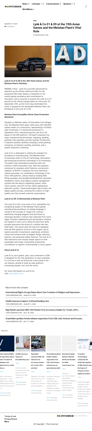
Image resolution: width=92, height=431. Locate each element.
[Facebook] (6, 31)
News (35, 20)
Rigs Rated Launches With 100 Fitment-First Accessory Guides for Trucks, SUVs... (42, 310)
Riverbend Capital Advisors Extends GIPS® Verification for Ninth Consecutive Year (69, 359)
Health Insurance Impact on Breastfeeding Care (27, 301)
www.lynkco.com (16, 273)
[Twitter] (12, 31)
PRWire (2, 371)
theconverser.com (41, 35)
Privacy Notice (10, 419)
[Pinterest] (17, 31)
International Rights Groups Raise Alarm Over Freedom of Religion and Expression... (43, 292)
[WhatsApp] (22, 31)
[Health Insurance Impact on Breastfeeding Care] (22, 343)
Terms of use (10, 416)
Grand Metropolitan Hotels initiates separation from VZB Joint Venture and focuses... (44, 318)
